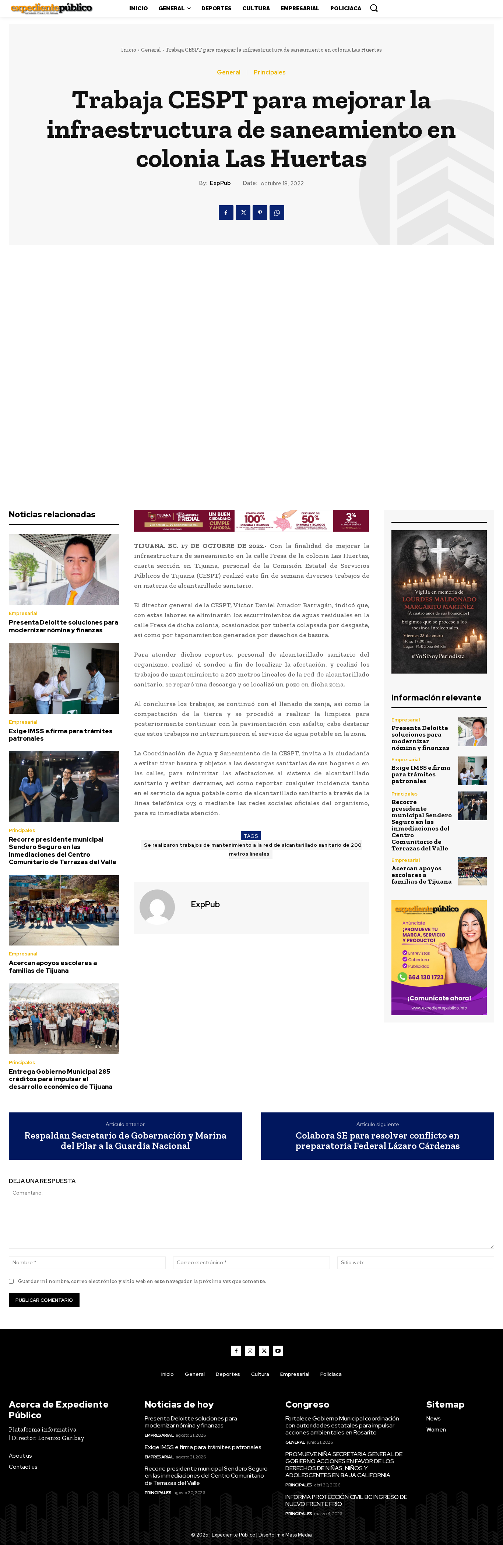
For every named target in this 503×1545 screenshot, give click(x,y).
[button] (373, 7)
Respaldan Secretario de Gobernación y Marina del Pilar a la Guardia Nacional (125, 1140)
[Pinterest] (260, 212)
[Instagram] (250, 1351)
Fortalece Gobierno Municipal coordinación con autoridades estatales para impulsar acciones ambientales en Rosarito (342, 1425)
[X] (243, 212)
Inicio (128, 49)
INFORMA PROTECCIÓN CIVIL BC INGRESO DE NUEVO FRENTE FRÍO (346, 1500)
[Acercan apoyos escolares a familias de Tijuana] (64, 910)
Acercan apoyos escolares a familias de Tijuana (53, 966)
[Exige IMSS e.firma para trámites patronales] (64, 678)
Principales (270, 73)
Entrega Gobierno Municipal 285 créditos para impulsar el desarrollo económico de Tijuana (60, 1079)
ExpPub (220, 183)
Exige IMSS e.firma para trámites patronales (61, 734)
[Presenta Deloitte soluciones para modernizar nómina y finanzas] (64, 569)
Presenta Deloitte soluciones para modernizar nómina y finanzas (63, 626)
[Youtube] (278, 1351)
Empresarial (23, 613)
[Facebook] (226, 212)
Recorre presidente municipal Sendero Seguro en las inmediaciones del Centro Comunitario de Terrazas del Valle (62, 850)
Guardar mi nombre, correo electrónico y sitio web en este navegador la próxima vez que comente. (142, 1281)
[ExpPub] (162, 907)
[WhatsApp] (277, 212)
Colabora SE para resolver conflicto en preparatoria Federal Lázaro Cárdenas (377, 1140)
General (151, 49)
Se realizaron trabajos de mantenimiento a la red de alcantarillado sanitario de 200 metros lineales (253, 849)
